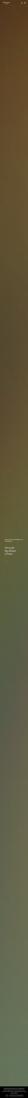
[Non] (26, 1092)
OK (7, 1095)
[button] (25, 3)
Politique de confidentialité (16, 1095)
